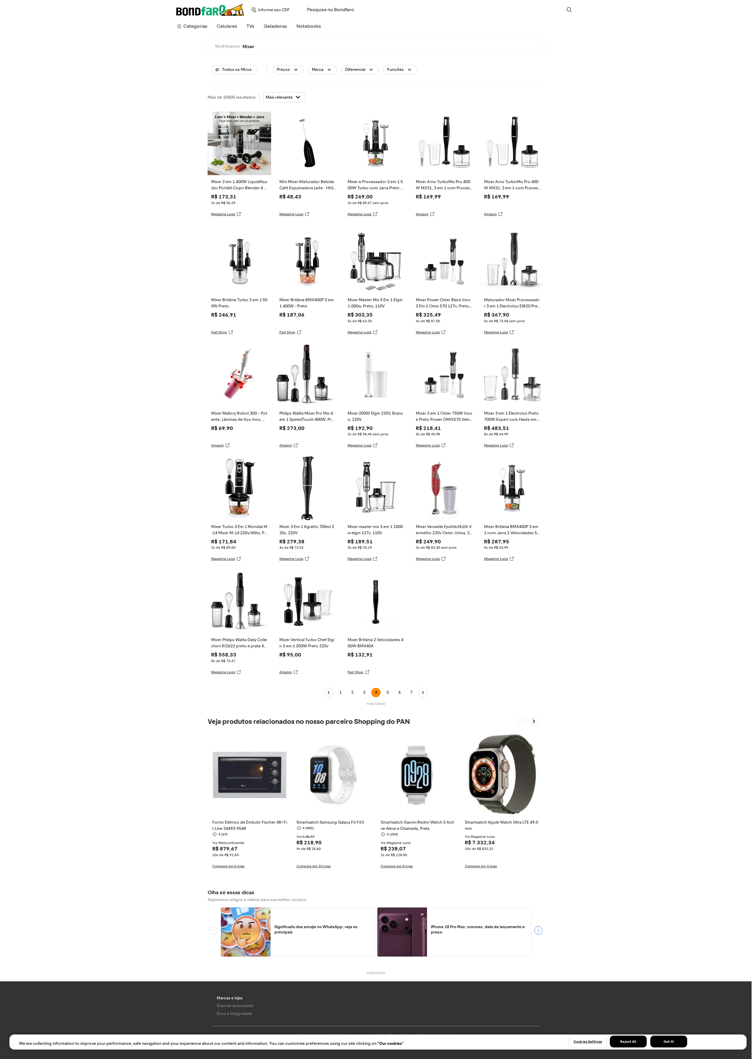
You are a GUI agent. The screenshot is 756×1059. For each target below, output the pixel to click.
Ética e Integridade (234, 1013)
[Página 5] (423, 692)
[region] (378, 1042)
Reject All (628, 1041)
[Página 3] (328, 692)
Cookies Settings (587, 1041)
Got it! (669, 1041)
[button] (288, 69)
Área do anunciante (235, 1005)
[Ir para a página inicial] (210, 10)
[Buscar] (569, 9)
